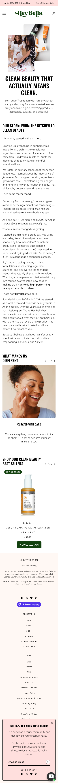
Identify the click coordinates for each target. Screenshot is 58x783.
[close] (52, 722)
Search (29, 667)
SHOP (29, 631)
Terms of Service (29, 687)
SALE (29, 620)
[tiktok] (36, 774)
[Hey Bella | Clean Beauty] (29, 14)
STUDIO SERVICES (29, 641)
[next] (54, 360)
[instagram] (26, 774)
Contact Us (29, 708)
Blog (29, 662)
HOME (29, 626)
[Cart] (54, 13)
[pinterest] (31, 774)
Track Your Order (29, 714)
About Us (29, 682)
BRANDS (29, 636)
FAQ (29, 672)
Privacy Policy (29, 693)
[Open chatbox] (51, 776)
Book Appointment (29, 677)
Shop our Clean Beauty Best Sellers (21, 461)
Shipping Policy (29, 703)
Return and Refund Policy (29, 698)
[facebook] (22, 774)
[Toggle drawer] (4, 14)
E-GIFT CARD (29, 646)
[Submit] (48, 762)
